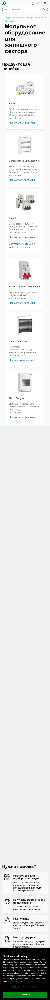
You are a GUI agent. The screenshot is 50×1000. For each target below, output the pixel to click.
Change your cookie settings (25, 987)
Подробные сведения (22, 360)
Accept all (25, 995)
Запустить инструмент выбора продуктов (22, 245)
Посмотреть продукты (22, 122)
